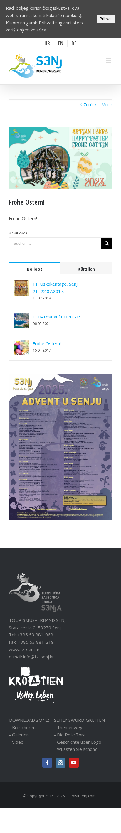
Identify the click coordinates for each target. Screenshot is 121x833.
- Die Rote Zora (69, 735)
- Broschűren (22, 727)
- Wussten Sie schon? (75, 749)
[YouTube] (74, 763)
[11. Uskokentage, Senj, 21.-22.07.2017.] (21, 284)
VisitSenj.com (83, 795)
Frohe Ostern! (47, 343)
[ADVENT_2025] (60, 377)
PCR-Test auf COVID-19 (57, 317)
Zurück (90, 104)
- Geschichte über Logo (77, 742)
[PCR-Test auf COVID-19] (21, 317)
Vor (105, 104)
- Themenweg (68, 727)
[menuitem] (47, 43)
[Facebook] (47, 763)
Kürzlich (86, 269)
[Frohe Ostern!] (21, 343)
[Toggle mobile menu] (109, 60)
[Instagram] (60, 763)
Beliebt (35, 269)
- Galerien (19, 735)
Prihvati (106, 19)
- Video (16, 742)
